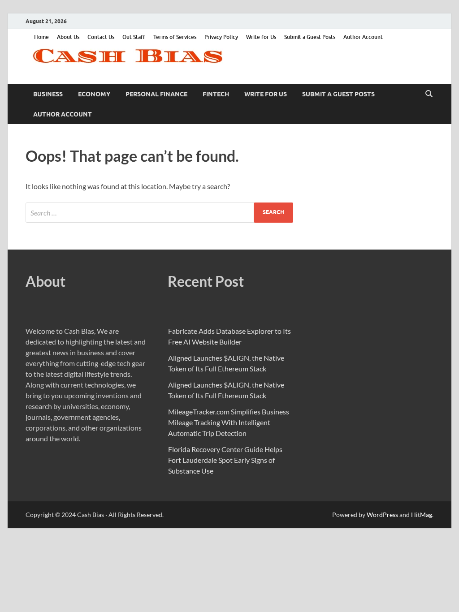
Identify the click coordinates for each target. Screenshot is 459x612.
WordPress (382, 514)
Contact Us (100, 37)
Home (41, 37)
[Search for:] (159, 213)
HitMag (421, 514)
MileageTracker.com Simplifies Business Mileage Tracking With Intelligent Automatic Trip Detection (228, 422)
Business (48, 94)
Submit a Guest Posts (309, 37)
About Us (68, 37)
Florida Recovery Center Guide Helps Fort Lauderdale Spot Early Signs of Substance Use (225, 460)
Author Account (363, 37)
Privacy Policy (221, 37)
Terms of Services (174, 37)
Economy (94, 94)
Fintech (216, 94)
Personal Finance (156, 94)
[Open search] (429, 94)
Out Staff (133, 37)
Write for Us (261, 37)
